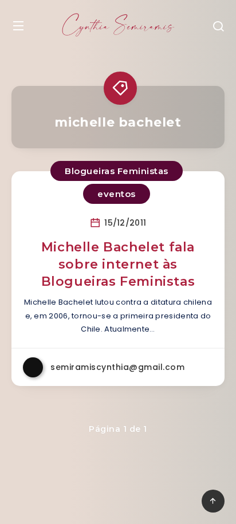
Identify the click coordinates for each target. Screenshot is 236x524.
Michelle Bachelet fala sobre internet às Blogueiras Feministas (118, 264)
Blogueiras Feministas (116, 171)
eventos (116, 193)
